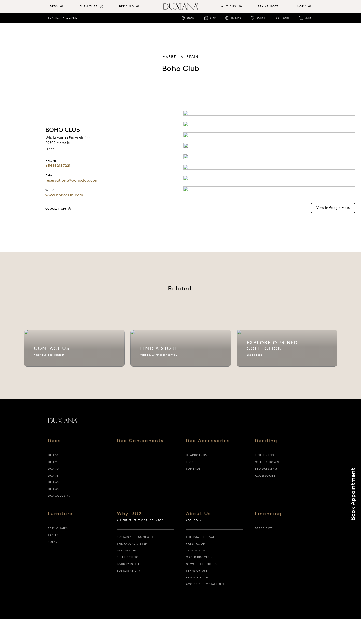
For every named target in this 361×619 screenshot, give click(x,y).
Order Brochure (200, 557)
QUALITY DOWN (267, 462)
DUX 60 (53, 482)
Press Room (196, 543)
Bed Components (140, 440)
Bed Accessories (208, 440)
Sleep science (128, 557)
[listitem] (74, 348)
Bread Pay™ (264, 528)
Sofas (52, 542)
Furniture (60, 513)
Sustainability (129, 570)
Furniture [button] (88, 6)
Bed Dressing (266, 468)
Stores (190, 18)
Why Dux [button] (228, 6)
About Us (198, 513)
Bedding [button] (126, 6)
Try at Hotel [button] (269, 6)
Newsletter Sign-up (203, 564)
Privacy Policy (198, 577)
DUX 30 (53, 468)
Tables (53, 535)
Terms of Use (197, 570)
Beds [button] (54, 6)
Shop (213, 18)
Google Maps (56, 208)
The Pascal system (132, 543)
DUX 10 (53, 455)
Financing (268, 513)
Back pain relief (130, 564)
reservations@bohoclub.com (71, 180)
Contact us (196, 550)
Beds (54, 440)
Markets (236, 18)
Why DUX (129, 513)
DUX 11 (53, 462)
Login (285, 18)
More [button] (301, 6)
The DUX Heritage (200, 537)
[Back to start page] (62, 420)
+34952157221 (57, 165)
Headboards (196, 455)
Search (261, 18)
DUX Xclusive (59, 495)
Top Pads (193, 468)
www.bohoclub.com (64, 195)
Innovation (127, 550)
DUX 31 (53, 475)
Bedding (266, 440)
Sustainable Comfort (135, 537)
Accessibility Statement (206, 584)
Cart (308, 18)
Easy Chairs (58, 528)
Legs (189, 462)
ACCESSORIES (265, 475)
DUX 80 (53, 489)
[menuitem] (62, 6)
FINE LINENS (264, 455)
